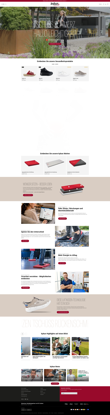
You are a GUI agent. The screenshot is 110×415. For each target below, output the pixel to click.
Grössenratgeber (23, 388)
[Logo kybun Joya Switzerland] (84, 404)
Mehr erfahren (63, 218)
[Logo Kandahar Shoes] (76, 404)
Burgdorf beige (75, 78)
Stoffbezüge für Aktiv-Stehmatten (73, 172)
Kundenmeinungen (43, 389)
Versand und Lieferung (24, 389)
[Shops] (104, 4)
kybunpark (42, 394)
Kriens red (24, 78)
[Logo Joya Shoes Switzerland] (71, 404)
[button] (2, 4)
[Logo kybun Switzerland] (66, 404)
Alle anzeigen (55, 383)
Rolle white (58, 78)
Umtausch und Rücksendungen (26, 391)
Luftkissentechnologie (63, 312)
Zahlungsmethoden (24, 394)
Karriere (41, 391)
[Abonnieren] (76, 393)
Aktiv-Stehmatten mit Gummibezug (51, 172)
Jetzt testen (25, 240)
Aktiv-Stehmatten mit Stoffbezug (28, 172)
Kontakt (41, 388)
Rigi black (40, 78)
